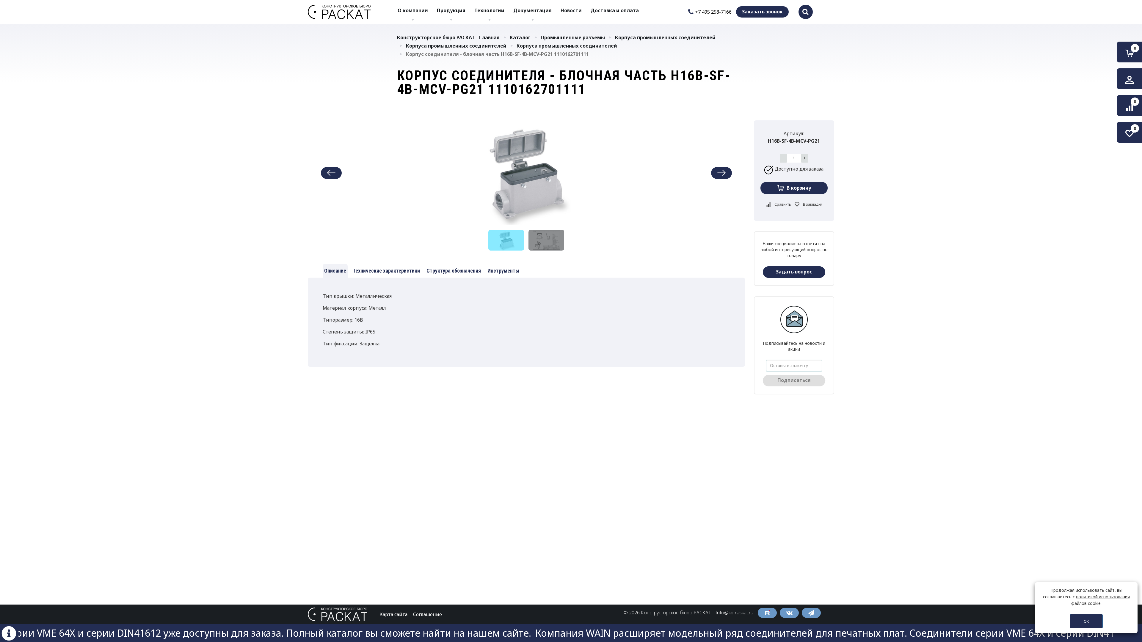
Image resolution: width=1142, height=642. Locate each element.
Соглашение (427, 614)
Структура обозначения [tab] (453, 271)
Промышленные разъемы (573, 37)
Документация (532, 10)
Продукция (451, 10)
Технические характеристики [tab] (386, 271)
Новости (571, 10)
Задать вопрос (794, 271)
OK (1086, 621)
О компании (413, 10)
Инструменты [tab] (503, 271)
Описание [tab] (335, 271)
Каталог (520, 37)
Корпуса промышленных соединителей (665, 37)
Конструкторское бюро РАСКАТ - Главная (448, 37)
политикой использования (1103, 596)
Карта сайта (393, 614)
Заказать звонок (762, 11)
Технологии (489, 10)
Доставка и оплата (615, 10)
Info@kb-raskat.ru (734, 612)
